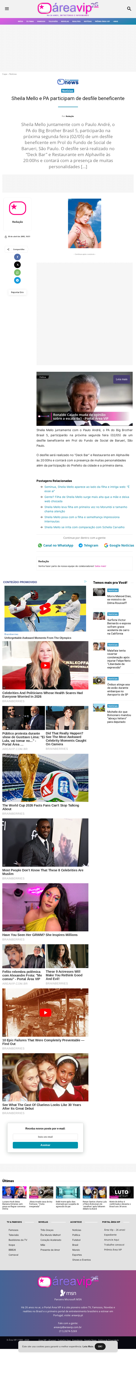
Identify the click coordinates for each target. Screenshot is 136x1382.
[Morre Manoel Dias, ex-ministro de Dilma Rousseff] (99, 592)
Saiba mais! (100, 566)
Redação (70, 116)
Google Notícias (121, 545)
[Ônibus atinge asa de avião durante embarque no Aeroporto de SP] (99, 680)
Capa (4, 74)
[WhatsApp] (17, 272)
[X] (17, 264)
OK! (100, 1346)
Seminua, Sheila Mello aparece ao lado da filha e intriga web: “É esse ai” (87, 489)
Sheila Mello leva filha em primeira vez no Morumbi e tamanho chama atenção (85, 509)
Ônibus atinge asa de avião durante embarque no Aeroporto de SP (118, 689)
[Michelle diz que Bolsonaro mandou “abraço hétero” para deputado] (99, 708)
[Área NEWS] (68, 83)
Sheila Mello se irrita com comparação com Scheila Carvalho (84, 527)
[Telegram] (17, 280)
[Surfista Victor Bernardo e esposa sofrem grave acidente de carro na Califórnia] (99, 616)
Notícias (13, 74)
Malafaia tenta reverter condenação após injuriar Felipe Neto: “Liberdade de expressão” (119, 659)
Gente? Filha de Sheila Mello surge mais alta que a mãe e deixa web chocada (86, 499)
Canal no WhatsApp (57, 545)
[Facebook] (17, 257)
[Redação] (17, 208)
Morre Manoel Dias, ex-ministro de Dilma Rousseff (119, 600)
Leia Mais (88, 1346)
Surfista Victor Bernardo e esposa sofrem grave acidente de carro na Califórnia (119, 626)
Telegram (91, 545)
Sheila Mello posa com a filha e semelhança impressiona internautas (82, 519)
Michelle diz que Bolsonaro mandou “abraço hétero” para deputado (119, 716)
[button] (119, 9)
